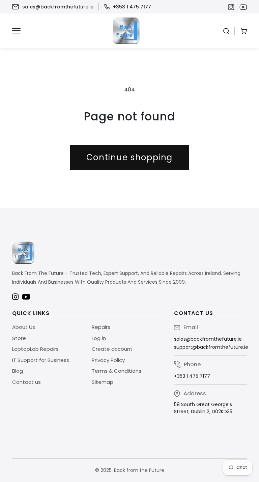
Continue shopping (129, 157)
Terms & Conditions (116, 370)
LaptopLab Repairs (35, 348)
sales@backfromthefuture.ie (57, 6)
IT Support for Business (40, 360)
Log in (99, 338)
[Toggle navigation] (16, 30)
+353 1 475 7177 (132, 6)
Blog (17, 370)
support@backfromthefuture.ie (211, 347)
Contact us (26, 382)
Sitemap (102, 382)
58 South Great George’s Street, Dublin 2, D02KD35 (203, 408)
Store (19, 338)
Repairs (101, 327)
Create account (112, 348)
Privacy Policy (108, 360)
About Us (23, 327)
